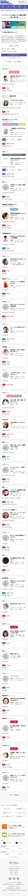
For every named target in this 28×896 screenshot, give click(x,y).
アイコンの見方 (8, 61)
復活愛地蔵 (9, 578)
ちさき (5, 392)
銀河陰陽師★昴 (11, 233)
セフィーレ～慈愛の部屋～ (9, 96)
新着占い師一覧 (8, 842)
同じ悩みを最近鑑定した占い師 (14, 57)
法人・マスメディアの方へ (12, 882)
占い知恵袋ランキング (20, 816)
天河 (5, 151)
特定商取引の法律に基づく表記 (8, 884)
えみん (5, 256)
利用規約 (19, 882)
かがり (5, 673)
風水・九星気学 (11, 868)
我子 (5, 651)
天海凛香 (8, 347)
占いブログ (21, 848)
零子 (5, 555)
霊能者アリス (9, 279)
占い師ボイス (7, 848)
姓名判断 (16, 870)
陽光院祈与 (8, 695)
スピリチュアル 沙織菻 (10, 510)
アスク (5, 324)
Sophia (6, 301)
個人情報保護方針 (10, 888)
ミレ (4, 370)
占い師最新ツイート (21, 842)
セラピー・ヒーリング (14, 874)
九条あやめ (8, 419)
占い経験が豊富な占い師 (14, 54)
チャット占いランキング (20, 812)
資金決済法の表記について (20, 884)
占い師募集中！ (7, 854)
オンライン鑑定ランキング (7, 816)
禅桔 (5, 442)
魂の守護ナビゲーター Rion (9, 120)
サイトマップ (17, 886)
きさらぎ (6, 68)
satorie (6, 623)
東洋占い (11, 872)
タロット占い (11, 866)
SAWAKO (6, 745)
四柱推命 (17, 866)
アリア (5, 464)
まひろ (5, 772)
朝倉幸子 (7, 718)
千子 (5, 601)
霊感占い (11, 870)
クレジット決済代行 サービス (14, 857)
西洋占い (16, 872)
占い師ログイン (20, 854)
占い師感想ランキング (20, 808)
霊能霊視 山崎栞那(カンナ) (9, 205)
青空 (5, 182)
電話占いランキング (7, 812)
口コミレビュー (7, 808)
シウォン (6, 532)
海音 (5, 487)
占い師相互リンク (18, 888)
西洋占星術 (17, 868)
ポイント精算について (18, 61)
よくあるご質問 (11, 886)
